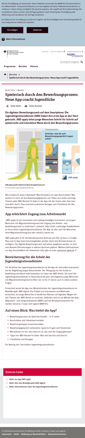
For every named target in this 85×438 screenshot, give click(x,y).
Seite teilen (15, 106)
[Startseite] (5, 75)
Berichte (23, 68)
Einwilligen (12, 30)
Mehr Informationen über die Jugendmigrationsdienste (33, 386)
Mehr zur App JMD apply (20, 379)
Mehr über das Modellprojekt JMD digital (27, 383)
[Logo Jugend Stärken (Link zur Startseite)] (75, 55)
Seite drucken (35, 106)
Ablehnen (37, 30)
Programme (9, 68)
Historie (34, 66)
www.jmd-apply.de (65, 250)
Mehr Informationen (15, 39)
